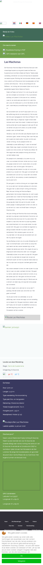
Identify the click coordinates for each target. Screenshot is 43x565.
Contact (20, 525)
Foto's (27, 521)
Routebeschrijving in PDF (15, 50)
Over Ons (11, 525)
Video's (35, 521)
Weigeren (21, 561)
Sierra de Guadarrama (16, 366)
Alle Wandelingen (16, 521)
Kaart (6, 521)
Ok (21, 556)
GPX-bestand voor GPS (15, 54)
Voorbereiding (30, 525)
